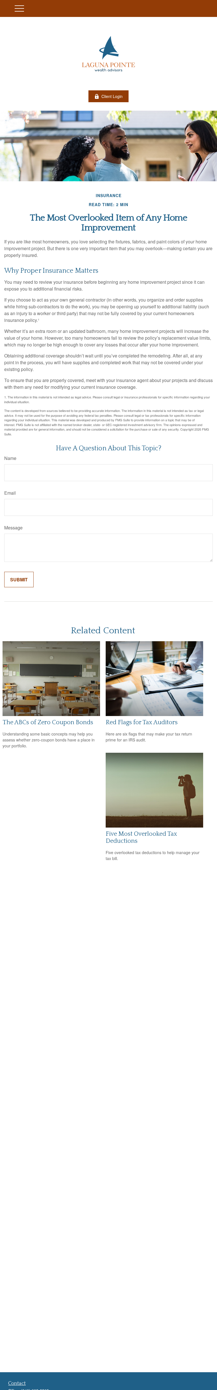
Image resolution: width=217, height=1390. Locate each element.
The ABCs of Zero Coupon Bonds (48, 722)
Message (13, 527)
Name (10, 458)
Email (10, 493)
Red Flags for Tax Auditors (142, 722)
